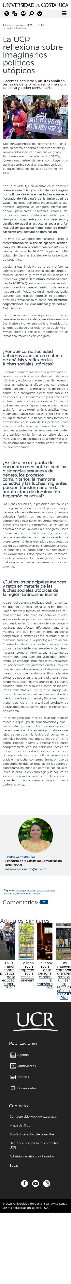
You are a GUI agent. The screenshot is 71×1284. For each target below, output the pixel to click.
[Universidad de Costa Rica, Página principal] (35, 4)
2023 (29, 25)
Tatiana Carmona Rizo (20, 856)
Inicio (8, 25)
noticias (19, 25)
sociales (36, 893)
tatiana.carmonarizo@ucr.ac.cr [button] (25, 869)
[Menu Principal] (64, 13)
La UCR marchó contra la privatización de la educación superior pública (11, 975)
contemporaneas (45, 890)
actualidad (9, 893)
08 (42, 25)
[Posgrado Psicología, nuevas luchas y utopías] (35, 117)
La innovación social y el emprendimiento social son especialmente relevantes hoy (33, 971)
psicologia (20, 890)
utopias (31, 890)
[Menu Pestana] (39, 13)
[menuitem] (19, 1054)
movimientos (23, 893)
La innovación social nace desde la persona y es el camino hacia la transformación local (50, 975)
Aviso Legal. (59, 1203)
